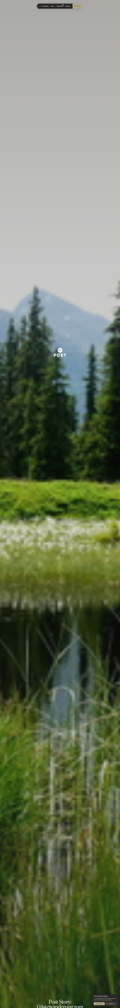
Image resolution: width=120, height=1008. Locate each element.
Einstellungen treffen (106, 999)
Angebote (60, 6)
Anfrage (67, 6)
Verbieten (111, 1003)
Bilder (52, 6)
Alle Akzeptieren (99, 1003)
